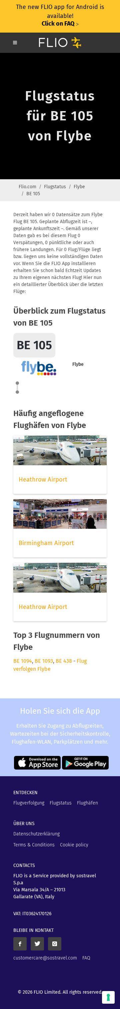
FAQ (86, 958)
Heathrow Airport (43, 479)
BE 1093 (44, 661)
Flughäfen (87, 803)
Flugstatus (55, 187)
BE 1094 (22, 661)
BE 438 (64, 661)
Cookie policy (74, 845)
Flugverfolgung (28, 803)
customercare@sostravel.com (45, 958)
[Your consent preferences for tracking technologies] (108, 997)
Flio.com (27, 187)
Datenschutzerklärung (36, 834)
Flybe (79, 187)
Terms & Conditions (34, 845)
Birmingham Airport (46, 543)
